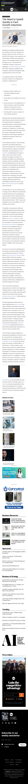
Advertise (7, 759)
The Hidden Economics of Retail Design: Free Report (18, 542)
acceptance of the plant (8, 341)
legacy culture (18, 304)
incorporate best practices (15, 255)
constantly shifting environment (17, 66)
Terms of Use (11, 703)
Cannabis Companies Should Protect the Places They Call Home (12, 590)
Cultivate (20, 699)
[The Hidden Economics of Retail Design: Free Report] (6, 542)
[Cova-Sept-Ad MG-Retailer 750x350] (14, 472)
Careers (12, 759)
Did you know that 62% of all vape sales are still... (18, 527)
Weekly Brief (11, 699)
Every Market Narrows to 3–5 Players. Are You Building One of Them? (13, 585)
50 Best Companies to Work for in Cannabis (13, 617)
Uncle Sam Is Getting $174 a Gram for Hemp (13, 620)
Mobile (17, 764)
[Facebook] (3, 723)
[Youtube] (15, 723)
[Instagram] (6, 723)
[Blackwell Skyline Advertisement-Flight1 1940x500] (14, 3)
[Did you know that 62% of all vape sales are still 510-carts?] (6, 528)
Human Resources (6, 16)
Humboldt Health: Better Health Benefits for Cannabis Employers (18, 520)
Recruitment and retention (9, 224)
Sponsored (6, 549)
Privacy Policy (18, 703)
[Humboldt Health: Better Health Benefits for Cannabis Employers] (6, 521)
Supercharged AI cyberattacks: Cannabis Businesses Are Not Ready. (12, 580)
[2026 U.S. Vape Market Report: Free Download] (6, 535)
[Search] (26, 9)
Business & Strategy (10, 13)
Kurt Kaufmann (7, 27)
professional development (12, 183)
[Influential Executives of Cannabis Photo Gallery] (14, 665)
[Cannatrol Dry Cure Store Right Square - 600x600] (14, 509)
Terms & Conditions (9, 762)
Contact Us (11, 764)
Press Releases (18, 759)
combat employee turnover (9, 296)
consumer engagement (14, 218)
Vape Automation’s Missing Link (10, 566)
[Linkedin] (9, 723)
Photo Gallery (7, 655)
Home (3, 13)
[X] (12, 723)
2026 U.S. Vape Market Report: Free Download (18, 534)
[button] (2, 9)
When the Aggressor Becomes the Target (13, 603)
